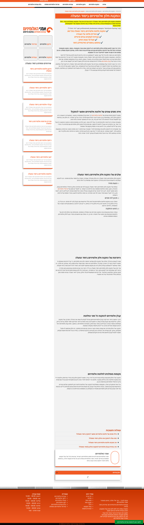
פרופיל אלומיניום (63, 189)
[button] (88, 434)
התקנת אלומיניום (94, 4)
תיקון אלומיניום (81, 4)
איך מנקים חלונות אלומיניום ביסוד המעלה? (102, 442)
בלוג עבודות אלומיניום (34, 4)
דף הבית (118, 11)
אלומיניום (45, 57)
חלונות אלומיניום (97, 115)
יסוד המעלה (31, 63)
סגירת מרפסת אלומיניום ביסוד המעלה (40, 122)
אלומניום (45, 44)
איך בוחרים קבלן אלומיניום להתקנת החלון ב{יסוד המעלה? (98, 447)
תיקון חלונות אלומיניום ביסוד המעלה (41, 69)
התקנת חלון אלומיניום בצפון (93, 11)
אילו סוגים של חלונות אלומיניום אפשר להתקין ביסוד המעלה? (96, 434)
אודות (104, 4)
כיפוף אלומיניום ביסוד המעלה (40, 140)
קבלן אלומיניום (106, 61)
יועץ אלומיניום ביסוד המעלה (41, 157)
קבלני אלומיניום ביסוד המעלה (40, 104)
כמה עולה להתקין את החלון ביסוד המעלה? (103, 438)
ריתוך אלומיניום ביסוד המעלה (40, 87)
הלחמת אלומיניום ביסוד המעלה (40, 174)
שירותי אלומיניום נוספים (52, 4)
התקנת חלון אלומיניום (109, 11)
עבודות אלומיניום (68, 4)
